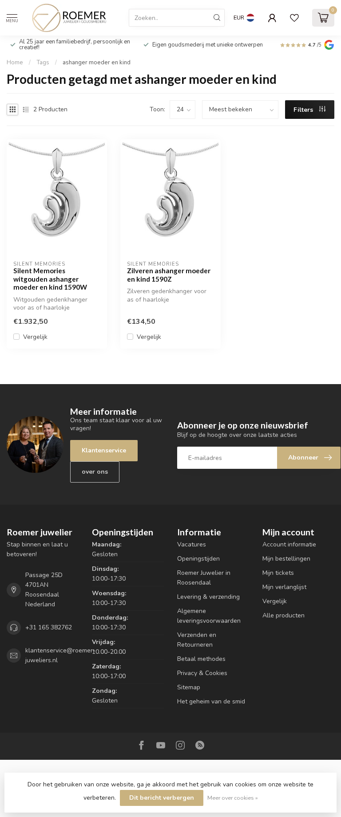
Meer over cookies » (232, 797)
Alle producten (283, 615)
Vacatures (191, 544)
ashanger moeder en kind (97, 63)
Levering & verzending (208, 597)
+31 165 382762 (48, 627)
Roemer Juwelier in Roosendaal (203, 578)
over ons (95, 471)
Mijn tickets (278, 573)
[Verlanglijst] (294, 18)
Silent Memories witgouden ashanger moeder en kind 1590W (50, 279)
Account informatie (289, 544)
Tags (42, 63)
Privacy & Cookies (202, 673)
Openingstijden (198, 558)
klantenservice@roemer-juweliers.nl (60, 655)
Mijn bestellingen (286, 558)
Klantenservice (104, 450)
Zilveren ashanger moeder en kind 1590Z (168, 275)
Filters (304, 110)
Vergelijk (35, 337)
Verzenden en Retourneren (196, 640)
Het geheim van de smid (211, 701)
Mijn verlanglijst (284, 587)
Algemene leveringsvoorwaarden (209, 616)
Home (15, 63)
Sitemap (188, 687)
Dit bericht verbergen (161, 797)
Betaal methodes (201, 659)
